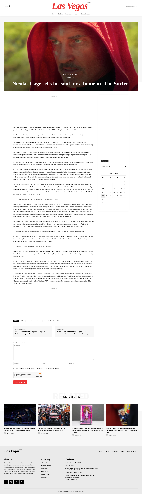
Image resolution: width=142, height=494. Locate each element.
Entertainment (71, 74)
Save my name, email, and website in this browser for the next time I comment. (38, 368)
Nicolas (39, 321)
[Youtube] (22, 482)
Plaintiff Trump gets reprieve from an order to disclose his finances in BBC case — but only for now (121, 430)
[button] (7, 6)
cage (27, 321)
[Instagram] (11, 482)
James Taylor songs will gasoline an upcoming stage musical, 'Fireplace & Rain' (81, 469)
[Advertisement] (53, 110)
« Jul (102, 202)
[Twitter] (16, 482)
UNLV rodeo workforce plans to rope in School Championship (30, 333)
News (66, 465)
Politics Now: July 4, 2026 (73, 463)
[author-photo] (5, 433)
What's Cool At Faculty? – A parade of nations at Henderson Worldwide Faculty (72, 333)
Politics (67, 479)
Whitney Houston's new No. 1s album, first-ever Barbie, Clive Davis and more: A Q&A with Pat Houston (87, 430)
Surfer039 (56, 321)
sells (44, 321)
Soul (49, 321)
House (33, 321)
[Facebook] (6, 482)
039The (22, 321)
